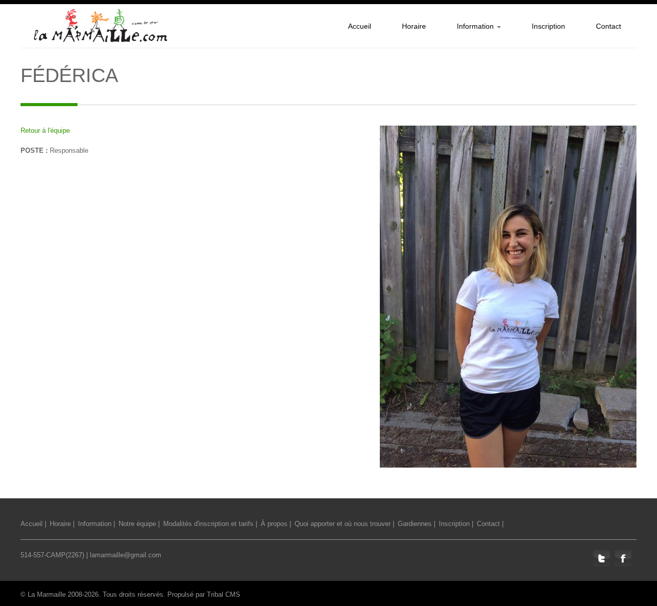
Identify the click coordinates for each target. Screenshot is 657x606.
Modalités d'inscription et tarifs (208, 524)
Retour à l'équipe (45, 130)
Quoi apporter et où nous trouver (343, 524)
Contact (488, 524)
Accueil (32, 524)
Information (94, 524)
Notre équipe (137, 524)
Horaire (60, 524)
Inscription (454, 524)
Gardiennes (415, 524)
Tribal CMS (223, 594)
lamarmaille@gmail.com (125, 555)
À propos (274, 524)
